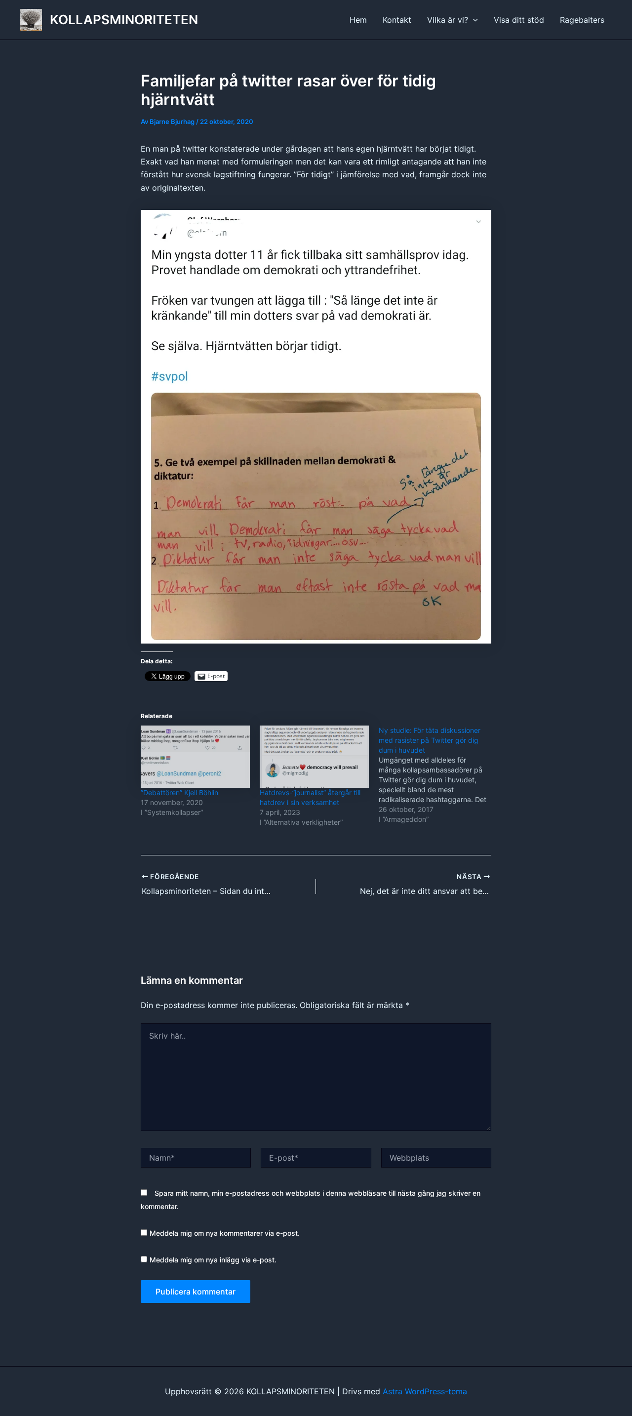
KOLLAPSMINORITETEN (124, 19)
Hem (358, 20)
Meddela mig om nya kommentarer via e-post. (225, 1233)
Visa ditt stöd (519, 20)
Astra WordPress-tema (425, 1391)
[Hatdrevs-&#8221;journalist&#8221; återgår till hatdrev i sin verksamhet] (314, 757)
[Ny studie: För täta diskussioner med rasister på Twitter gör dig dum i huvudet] (438, 775)
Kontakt (397, 20)
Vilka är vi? (447, 20)
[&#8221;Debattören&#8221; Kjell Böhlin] (195, 757)
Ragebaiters (582, 20)
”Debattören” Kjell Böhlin (179, 792)
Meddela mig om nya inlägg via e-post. (213, 1259)
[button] (473, 20)
